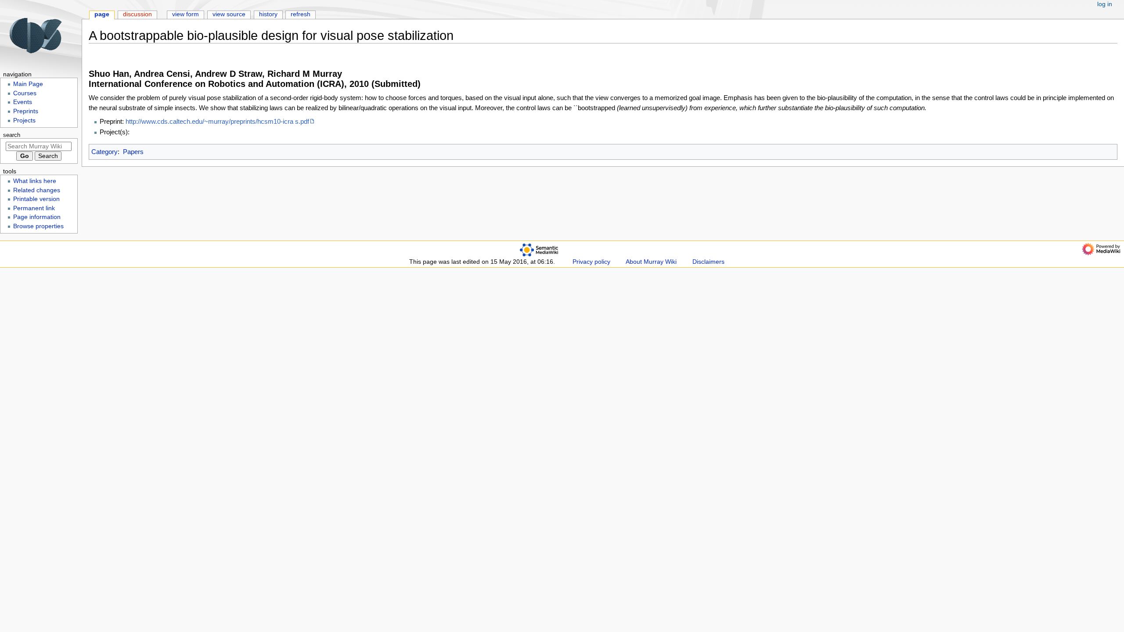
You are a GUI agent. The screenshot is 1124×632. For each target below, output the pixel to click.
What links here (34, 181)
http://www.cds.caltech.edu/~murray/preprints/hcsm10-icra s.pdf (217, 121)
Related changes (36, 190)
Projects (24, 120)
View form (185, 14)
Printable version (36, 199)
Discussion (137, 14)
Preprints (25, 111)
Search (11, 135)
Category (104, 151)
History (268, 14)
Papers (133, 151)
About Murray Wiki (651, 262)
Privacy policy (591, 262)
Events (22, 102)
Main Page (28, 84)
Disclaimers (708, 262)
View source (229, 14)
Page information (37, 217)
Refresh (300, 14)
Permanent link (34, 208)
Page (101, 14)
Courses (24, 93)
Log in (1104, 4)
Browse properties (38, 226)
